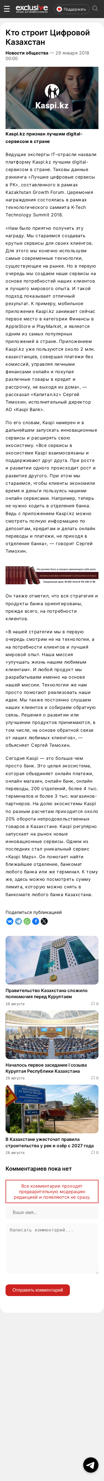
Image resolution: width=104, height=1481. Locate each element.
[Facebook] (35, 921)
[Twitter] (44, 921)
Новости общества (27, 53)
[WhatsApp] (27, 921)
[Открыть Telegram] (90, 1465)
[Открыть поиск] (95, 9)
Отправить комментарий (37, 1290)
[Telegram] (18, 921)
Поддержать (75, 9)
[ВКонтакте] (9, 921)
